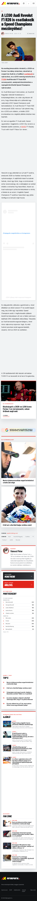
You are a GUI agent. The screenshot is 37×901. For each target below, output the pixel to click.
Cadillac (27, 536)
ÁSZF (10, 890)
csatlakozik (28, 74)
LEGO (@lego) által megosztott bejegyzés (18, 297)
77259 (3, 79)
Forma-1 (4, 540)
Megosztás (31, 33)
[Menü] (33, 3)
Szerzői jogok (24, 890)
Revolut (18, 540)
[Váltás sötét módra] (24, 3)
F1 (2, 11)
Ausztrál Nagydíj (17, 536)
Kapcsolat (33, 890)
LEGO (11, 540)
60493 (23, 127)
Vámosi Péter (9, 33)
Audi (9, 536)
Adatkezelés (17, 890)
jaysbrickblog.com (12, 533)
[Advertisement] (18, 653)
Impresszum (4, 890)
